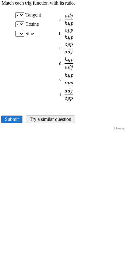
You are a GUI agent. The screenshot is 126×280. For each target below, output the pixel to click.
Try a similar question (50, 119)
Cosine (32, 24)
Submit (12, 119)
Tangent (33, 14)
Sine (29, 33)
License (119, 128)
